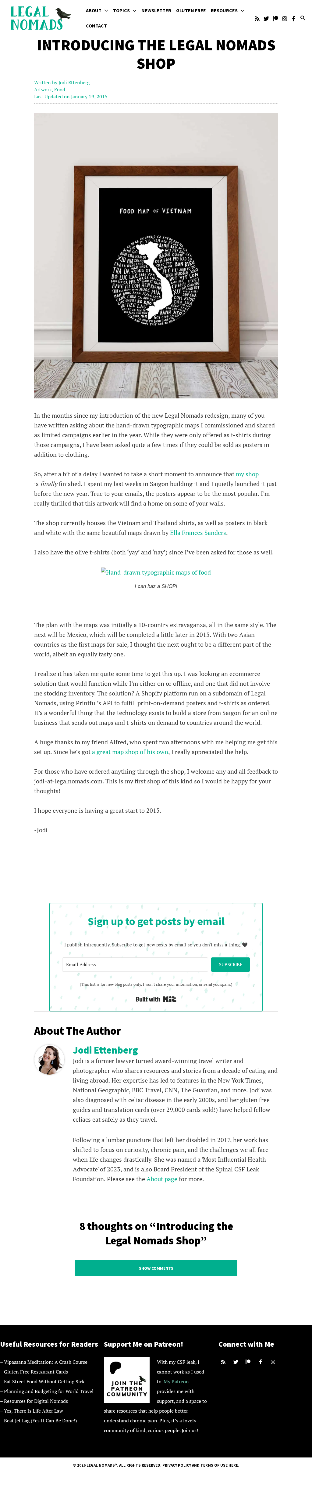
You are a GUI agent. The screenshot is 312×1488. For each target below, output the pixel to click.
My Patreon (176, 1381)
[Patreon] (275, 18)
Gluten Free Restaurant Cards (36, 1371)
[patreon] (248, 1362)
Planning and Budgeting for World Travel (49, 1391)
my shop (247, 474)
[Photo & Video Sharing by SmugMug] (156, 572)
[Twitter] (266, 18)
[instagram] (273, 1362)
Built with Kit (156, 999)
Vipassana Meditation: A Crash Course (45, 1362)
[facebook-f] (261, 1362)
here (233, 1465)
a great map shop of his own (130, 752)
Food (59, 89)
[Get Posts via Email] (257, 18)
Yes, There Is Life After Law (33, 1410)
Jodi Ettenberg (74, 82)
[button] (104, 10)
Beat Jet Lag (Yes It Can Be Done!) (40, 1420)
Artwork (43, 89)
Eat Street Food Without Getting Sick (44, 1381)
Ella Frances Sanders (198, 532)
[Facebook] (293, 18)
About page (162, 1179)
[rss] (224, 1362)
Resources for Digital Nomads (36, 1401)
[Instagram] (284, 18)
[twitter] (236, 1362)
